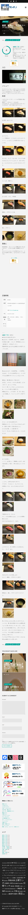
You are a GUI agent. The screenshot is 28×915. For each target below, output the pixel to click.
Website (4, 732)
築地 (3, 850)
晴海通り (17, 886)
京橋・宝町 (4, 849)
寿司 (18, 644)
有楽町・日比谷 (5, 846)
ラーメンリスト (5, 825)
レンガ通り (7, 877)
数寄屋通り (21, 883)
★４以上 (8, 644)
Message (4, 699)
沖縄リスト (4, 814)
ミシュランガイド (19, 875)
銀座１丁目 (4, 835)
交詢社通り (6, 880)
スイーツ (13, 870)
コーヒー (8, 870)
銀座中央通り (13, 894)
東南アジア (15, 888)
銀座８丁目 (4, 845)
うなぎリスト (5, 805)
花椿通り (21, 891)
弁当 (14, 883)
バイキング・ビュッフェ (19, 872)
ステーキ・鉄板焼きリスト (8, 811)
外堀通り (7, 883)
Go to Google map (14, 310)
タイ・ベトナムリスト (7, 819)
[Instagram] (15, 757)
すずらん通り (7, 865)
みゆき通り (22, 865)
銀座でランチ (6, 30)
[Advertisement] (14, 279)
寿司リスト (4, 812)
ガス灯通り (20, 867)
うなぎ (21, 862)
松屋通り (9, 891)
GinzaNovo (4, 862)
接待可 (17, 883)
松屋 (6, 891)
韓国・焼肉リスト (6, 823)
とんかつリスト (5, 806)
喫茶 (13, 880)
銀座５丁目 (4, 840)
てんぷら (14, 865)
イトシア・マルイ (11, 867)
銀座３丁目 (4, 838)
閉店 (21, 893)
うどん (19, 862)
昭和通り (13, 886)
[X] (10, 757)
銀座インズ (6, 894)
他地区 (3, 853)
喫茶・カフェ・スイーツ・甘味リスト (10, 826)
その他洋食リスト (6, 818)
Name (3, 717)
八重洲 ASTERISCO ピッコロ (14, 687)
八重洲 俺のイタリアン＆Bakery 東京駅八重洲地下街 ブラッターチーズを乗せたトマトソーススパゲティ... (14, 666)
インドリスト (5, 821)
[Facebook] (4, 757)
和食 (10, 880)
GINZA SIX (9, 862)
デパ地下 (11, 872)
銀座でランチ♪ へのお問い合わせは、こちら (13, 908)
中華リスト (4, 822)
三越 (17, 877)
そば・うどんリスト (6, 808)
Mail (3, 724)
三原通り (14, 877)
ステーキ (19, 870)
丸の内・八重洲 (8, 660)
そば (11, 865)
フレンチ (6, 875)
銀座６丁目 (4, 842)
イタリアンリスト (6, 815)
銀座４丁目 (4, 839)
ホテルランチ (12, 875)
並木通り (21, 877)
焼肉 (19, 891)
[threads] (20, 757)
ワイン (10, 877)
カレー (16, 868)
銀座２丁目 (4, 836)
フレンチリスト (5, 816)
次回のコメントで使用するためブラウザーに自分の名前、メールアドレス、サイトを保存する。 (13, 742)
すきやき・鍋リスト (6, 809)
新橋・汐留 (4, 852)
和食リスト (4, 804)
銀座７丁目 (5, 21)
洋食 (15, 891)
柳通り (13, 891)
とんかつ (18, 865)
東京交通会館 (10, 888)
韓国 (24, 894)
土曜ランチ (13, 644)
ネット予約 (14, 60)
